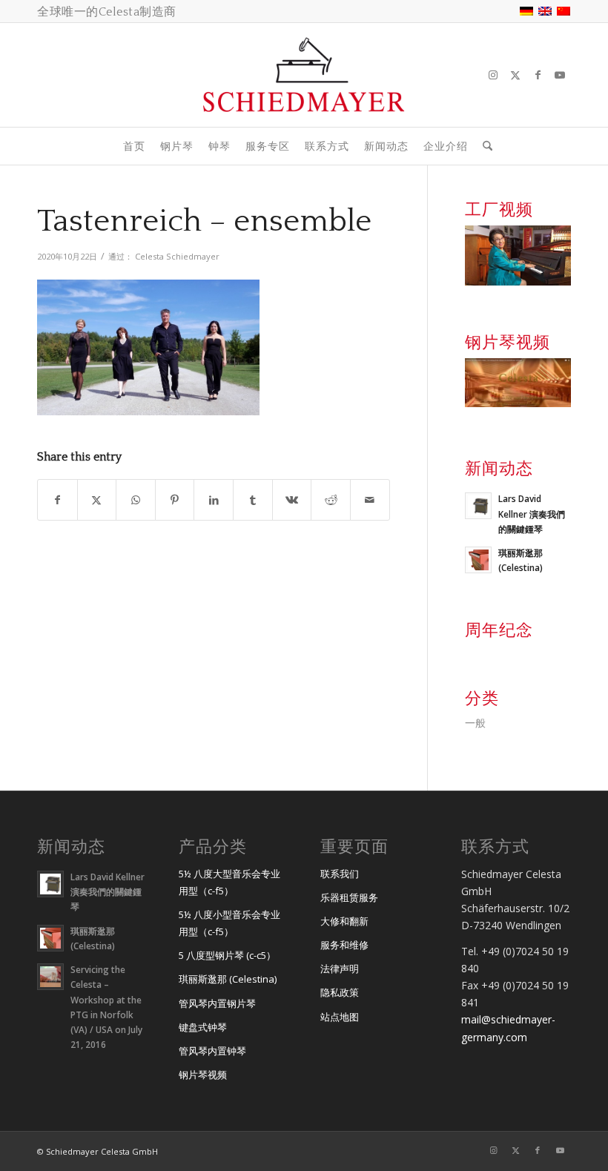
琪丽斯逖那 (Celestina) (228, 979)
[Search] (483, 146)
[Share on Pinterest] (175, 500)
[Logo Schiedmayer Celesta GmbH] (304, 75)
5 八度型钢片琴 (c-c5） (227, 955)
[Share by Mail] (370, 500)
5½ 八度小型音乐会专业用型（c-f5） (229, 923)
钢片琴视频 (203, 1074)
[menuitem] (134, 146)
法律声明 (339, 968)
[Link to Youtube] (560, 75)
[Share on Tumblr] (253, 500)
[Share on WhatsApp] (135, 500)
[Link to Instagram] (493, 75)
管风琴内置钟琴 (212, 1051)
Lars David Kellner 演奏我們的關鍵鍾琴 (531, 513)
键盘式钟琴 (203, 1027)
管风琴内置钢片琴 (217, 1003)
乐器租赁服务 (349, 897)
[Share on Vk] (292, 500)
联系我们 (339, 873)
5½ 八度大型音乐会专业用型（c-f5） (229, 882)
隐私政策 (339, 992)
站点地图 (339, 1016)
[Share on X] (97, 500)
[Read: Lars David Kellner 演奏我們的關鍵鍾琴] (478, 505)
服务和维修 (344, 944)
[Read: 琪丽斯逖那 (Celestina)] (478, 560)
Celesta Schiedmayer (177, 256)
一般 (475, 723)
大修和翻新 (344, 921)
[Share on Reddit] (330, 500)
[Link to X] (515, 75)
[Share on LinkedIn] (213, 500)
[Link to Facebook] (537, 75)
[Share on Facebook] (57, 500)
